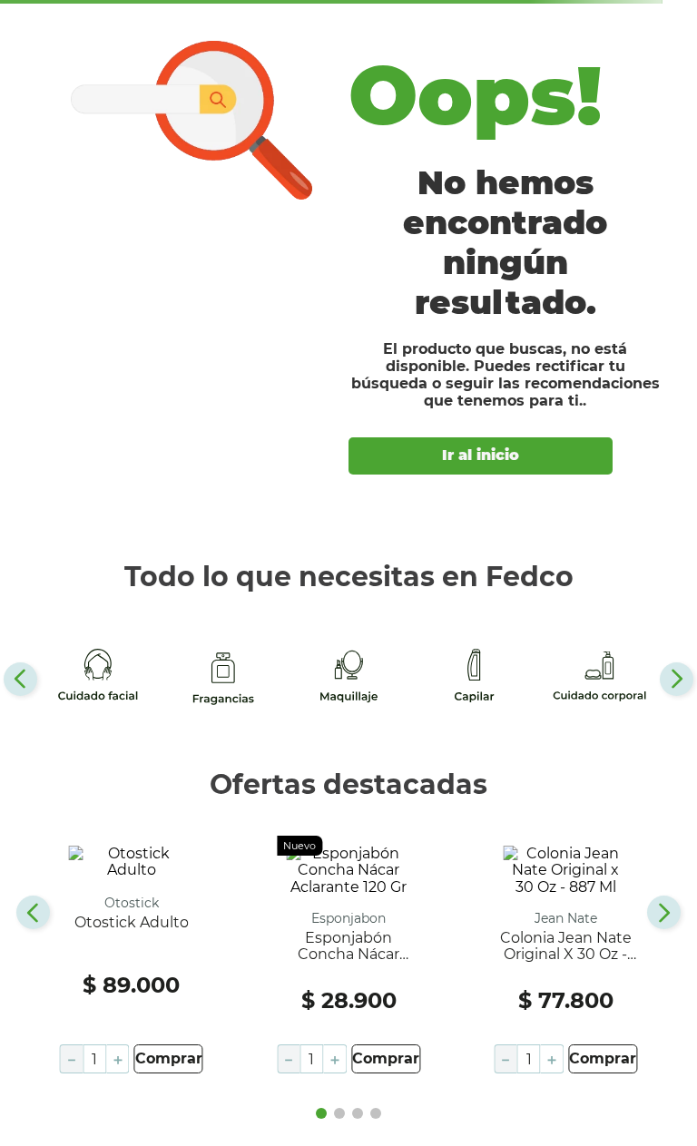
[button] (321, 1113)
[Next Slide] (676, 679)
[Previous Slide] (20, 679)
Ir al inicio (480, 455)
